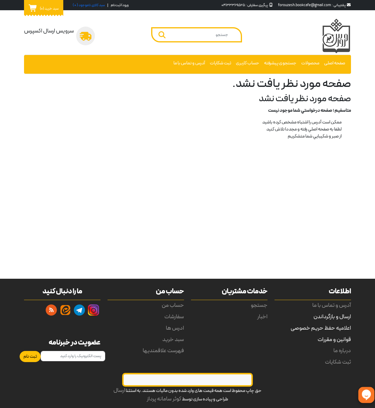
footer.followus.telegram (79, 310)
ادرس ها (175, 328)
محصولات (310, 63)
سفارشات (174, 317)
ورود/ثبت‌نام (120, 5)
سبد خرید (173, 339)
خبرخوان (51, 310)
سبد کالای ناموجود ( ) (89, 5)
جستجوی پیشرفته (280, 63)
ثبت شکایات (220, 63)
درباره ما (342, 351)
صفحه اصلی (334, 63)
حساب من (173, 305)
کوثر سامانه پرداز (164, 399)
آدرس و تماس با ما (189, 63)
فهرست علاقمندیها (163, 351)
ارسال (119, 390)
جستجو (259, 305)
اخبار (262, 317)
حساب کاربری (247, 63)
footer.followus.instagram (93, 310)
